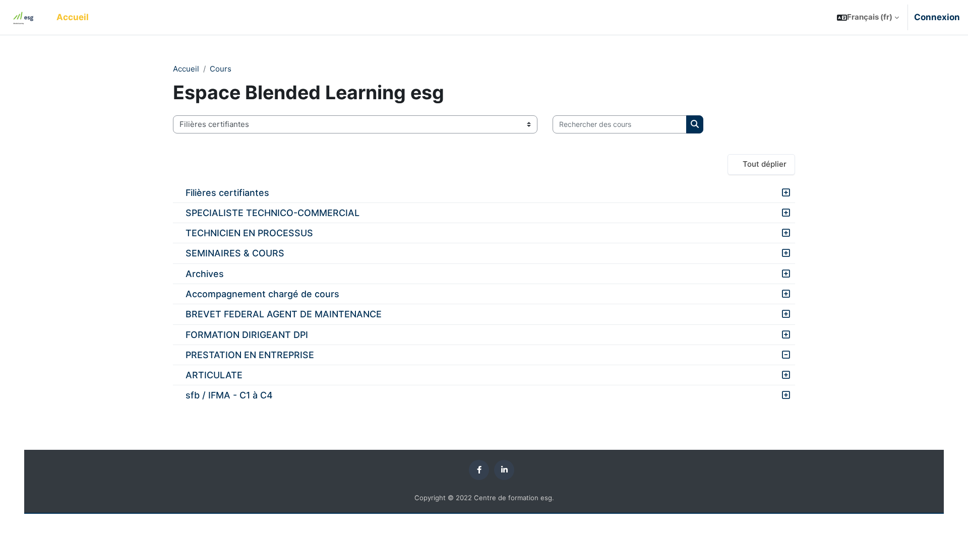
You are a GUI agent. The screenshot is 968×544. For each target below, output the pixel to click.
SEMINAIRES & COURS (235, 253)
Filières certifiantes (227, 192)
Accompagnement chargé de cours (262, 294)
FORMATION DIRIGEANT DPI (247, 334)
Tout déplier (764, 164)
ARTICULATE (214, 375)
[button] (867, 17)
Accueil (186, 69)
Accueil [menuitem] (72, 17)
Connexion (937, 17)
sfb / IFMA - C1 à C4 (229, 395)
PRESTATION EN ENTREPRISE (250, 355)
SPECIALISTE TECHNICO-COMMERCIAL (272, 213)
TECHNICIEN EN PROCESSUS (249, 233)
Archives (205, 273)
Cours (220, 69)
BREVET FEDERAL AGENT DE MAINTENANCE (284, 314)
